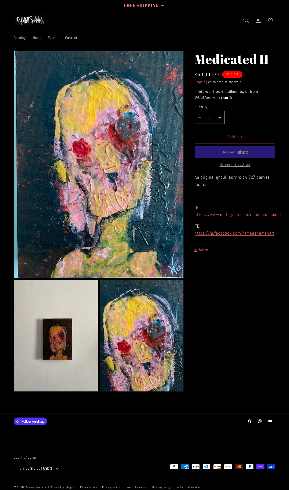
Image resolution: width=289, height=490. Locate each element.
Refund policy (88, 487)
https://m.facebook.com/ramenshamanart (234, 233)
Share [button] (203, 250)
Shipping (201, 82)
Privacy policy (111, 487)
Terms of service (135, 487)
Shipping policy (161, 487)
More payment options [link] (235, 165)
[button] (246, 20)
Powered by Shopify (62, 487)
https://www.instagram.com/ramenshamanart (238, 214)
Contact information (188, 487)
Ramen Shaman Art (37, 487)
